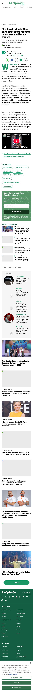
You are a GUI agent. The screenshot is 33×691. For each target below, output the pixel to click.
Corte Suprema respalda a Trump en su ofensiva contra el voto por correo (22, 293)
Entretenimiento (13, 24)
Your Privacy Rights (16, 677)
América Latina (21, 314)
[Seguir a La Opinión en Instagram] (22, 55)
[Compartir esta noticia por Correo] (21, 60)
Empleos (19, 650)
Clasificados (20, 646)
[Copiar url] (26, 60)
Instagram (6, 178)
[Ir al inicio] (9, 592)
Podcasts (4, 646)
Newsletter (5, 650)
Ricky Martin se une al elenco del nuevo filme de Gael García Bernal (15, 545)
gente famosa (18, 175)
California (19, 630)
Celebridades (7, 167)
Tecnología (20, 276)
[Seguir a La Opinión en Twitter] (18, 55)
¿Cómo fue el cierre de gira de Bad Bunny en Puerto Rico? (16, 573)
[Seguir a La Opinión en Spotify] (2, 600)
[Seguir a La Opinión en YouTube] (13, 597)
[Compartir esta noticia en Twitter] (16, 60)
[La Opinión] (16, 3)
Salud (3, 626)
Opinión (19, 623)
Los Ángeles (20, 616)
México (4, 616)
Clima (18, 653)
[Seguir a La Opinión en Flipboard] (23, 597)
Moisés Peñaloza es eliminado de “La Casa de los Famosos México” (22, 259)
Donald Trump (7, 7)
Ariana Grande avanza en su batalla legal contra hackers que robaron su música (22, 241)
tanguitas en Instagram (11, 182)
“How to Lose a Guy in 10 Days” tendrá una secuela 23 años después (22, 250)
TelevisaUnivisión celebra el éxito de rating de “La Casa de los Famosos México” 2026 (22, 231)
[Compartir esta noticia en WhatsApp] (7, 60)
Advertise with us (21, 656)
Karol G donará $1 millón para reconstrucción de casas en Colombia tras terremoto (14, 483)
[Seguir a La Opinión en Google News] (20, 597)
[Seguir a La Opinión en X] (6, 597)
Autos (18, 626)
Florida (18, 633)
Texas (3, 633)
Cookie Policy (13, 674)
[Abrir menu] (2, 3)
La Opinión (4, 24)
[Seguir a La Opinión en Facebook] (14, 55)
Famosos (6, 175)
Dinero (3, 623)
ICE (15, 7)
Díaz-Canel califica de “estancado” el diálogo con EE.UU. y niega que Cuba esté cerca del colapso (22, 319)
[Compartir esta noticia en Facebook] (12, 60)
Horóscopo (5, 656)
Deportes (19, 620)
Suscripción (5, 653)
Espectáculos (7, 171)
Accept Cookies (16, 687)
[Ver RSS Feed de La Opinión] (6, 600)
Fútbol (21, 7)
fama (18, 171)
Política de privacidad (9, 217)
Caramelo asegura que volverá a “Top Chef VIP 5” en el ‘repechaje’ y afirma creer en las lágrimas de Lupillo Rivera (16, 514)
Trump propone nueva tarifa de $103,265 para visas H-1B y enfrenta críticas (22, 331)
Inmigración (20, 610)
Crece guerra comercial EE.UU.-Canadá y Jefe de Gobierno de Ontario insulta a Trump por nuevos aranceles (22, 307)
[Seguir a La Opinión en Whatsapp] (27, 597)
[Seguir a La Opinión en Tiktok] (16, 597)
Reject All (16, 682)
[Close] (31, 663)
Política (19, 288)
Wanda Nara (7, 186)
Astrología (4, 636)
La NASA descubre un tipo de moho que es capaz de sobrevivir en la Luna (22, 281)
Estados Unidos (6, 610)
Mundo (4, 613)
